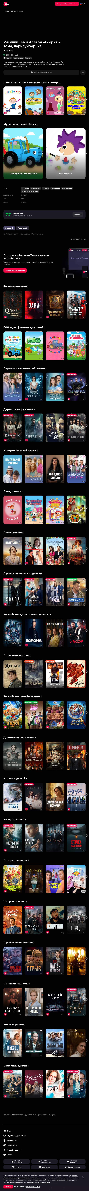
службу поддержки (33, 1186)
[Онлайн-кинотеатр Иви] (7, 4)
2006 (8, 55)
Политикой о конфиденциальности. (37, 1182)
